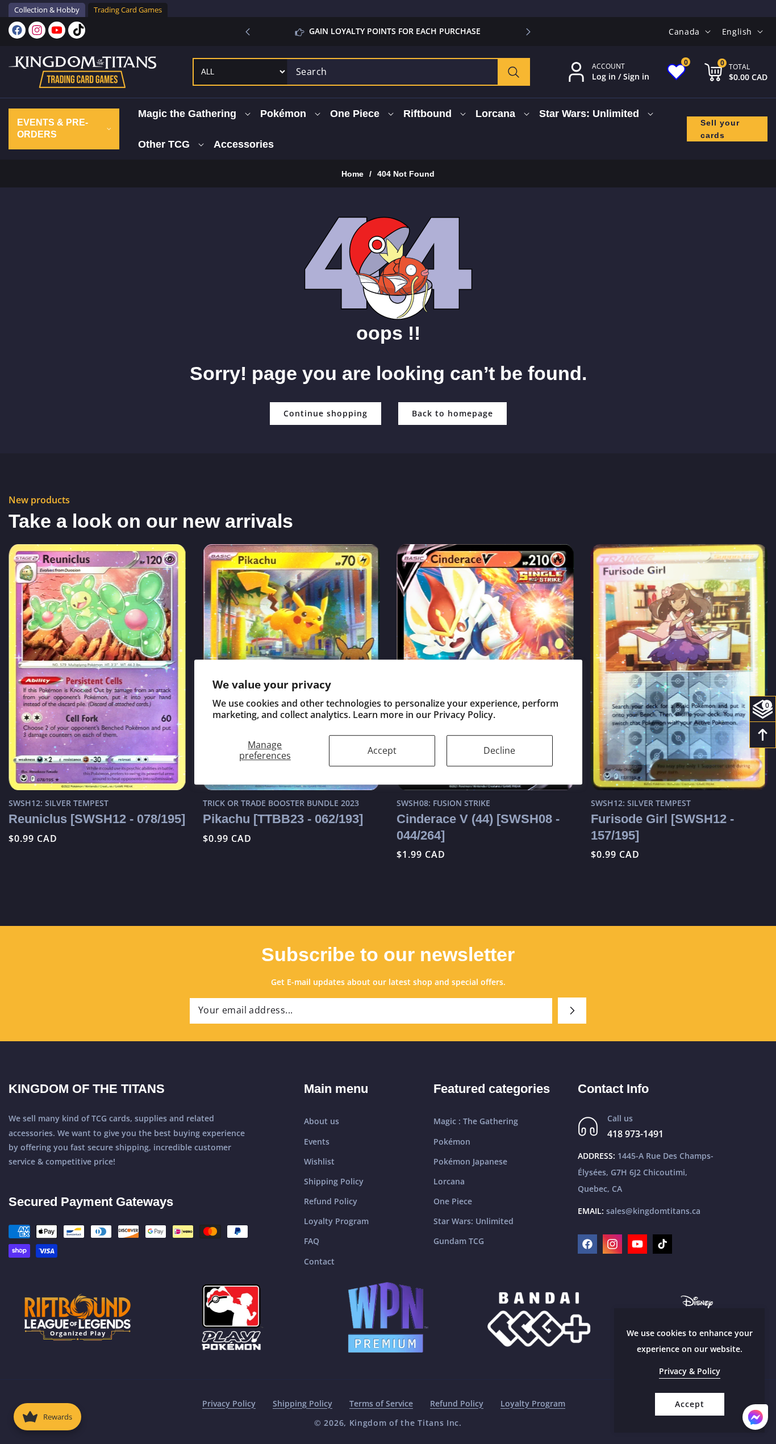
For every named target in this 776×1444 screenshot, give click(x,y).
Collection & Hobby (47, 10)
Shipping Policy (334, 1181)
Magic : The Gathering (475, 1121)
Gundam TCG (458, 1241)
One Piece (452, 1201)
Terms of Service (381, 1403)
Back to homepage (452, 413)
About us (321, 1121)
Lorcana (449, 1181)
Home (352, 173)
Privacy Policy (229, 1403)
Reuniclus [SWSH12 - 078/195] (97, 819)
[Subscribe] (572, 1011)
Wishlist (319, 1161)
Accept (382, 750)
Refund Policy (330, 1201)
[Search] (513, 72)
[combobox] (408, 72)
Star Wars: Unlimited (473, 1221)
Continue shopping (325, 413)
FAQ (311, 1241)
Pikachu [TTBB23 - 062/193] (283, 819)
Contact (319, 1261)
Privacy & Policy (689, 1371)
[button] (528, 31)
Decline (499, 750)
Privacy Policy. (464, 715)
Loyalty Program (336, 1221)
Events (316, 1141)
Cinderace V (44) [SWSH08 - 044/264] (478, 827)
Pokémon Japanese (470, 1161)
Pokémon (451, 1141)
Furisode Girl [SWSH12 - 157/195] (662, 827)
